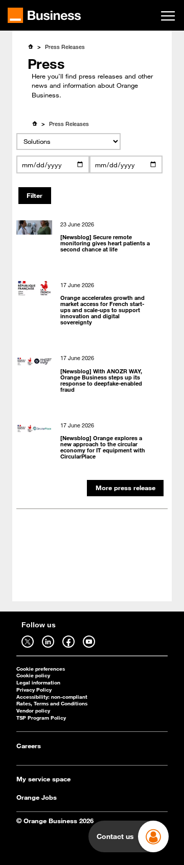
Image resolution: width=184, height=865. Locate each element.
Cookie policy (33, 675)
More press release (125, 488)
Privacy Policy (34, 689)
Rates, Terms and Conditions (51, 703)
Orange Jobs (36, 797)
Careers (28, 746)
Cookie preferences (40, 669)
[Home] (30, 46)
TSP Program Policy (41, 718)
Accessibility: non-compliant (51, 697)
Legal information (38, 682)
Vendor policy (33, 710)
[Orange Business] (44, 15)
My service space (43, 779)
